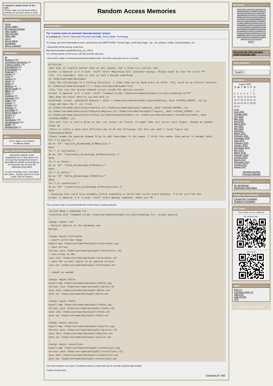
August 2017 (240, 167)
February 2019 (241, 155)
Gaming (8, 79)
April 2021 (239, 131)
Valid (240, 297)
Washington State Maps (245, 188)
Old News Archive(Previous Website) (251, 173)
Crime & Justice (12, 64)
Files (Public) (11, 31)
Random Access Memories (136, 11)
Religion (8, 105)
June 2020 (239, 140)
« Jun (236, 109)
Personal (86, 36)
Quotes (8, 103)
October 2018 (240, 157)
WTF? (251, 42)
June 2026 (239, 112)
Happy (8, 81)
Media (8, 84)
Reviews (9, 108)
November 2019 (242, 148)
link (223, 375)
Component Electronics (16, 62)
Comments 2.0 (243, 292)
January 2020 (240, 145)
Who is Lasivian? (13, 46)
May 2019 (239, 150)
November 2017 (242, 162)
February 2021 (241, 136)
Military (8, 91)
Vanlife (8, 124)
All (6, 57)
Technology (122, 36)
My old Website (241, 185)
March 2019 (240, 152)
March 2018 (240, 160)
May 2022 (239, 119)
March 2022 (240, 124)
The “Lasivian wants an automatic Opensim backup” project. (78, 33)
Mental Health (11, 88)
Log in (8, 38)
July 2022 (238, 116)
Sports (8, 117)
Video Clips (10, 36)
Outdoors (9, 96)
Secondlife (97, 36)
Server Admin (109, 36)
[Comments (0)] (213, 375)
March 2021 (240, 133)
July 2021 (238, 126)
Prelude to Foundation (244, 201)
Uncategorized (12, 122)
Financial (9, 72)
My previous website (15, 29)
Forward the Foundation (245, 199)
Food (7, 76)
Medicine (9, 86)
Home (8, 24)
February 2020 (241, 143)
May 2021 (239, 128)
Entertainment (11, 67)
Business (9, 60)
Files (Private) (11, 34)
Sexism (8, 115)
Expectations (11, 69)
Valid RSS (238, 294)
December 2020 (242, 138)
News (7, 93)
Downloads (10, 43)
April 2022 (239, 121)
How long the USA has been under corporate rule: (248, 53)
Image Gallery (11, 26)
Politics (8, 100)
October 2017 (240, 164)
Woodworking (11, 127)
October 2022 (240, 114)
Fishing (8, 74)
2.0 (238, 290)
